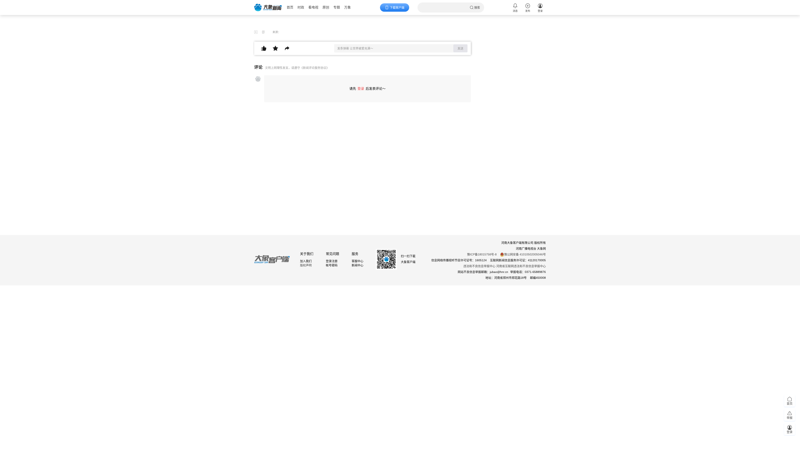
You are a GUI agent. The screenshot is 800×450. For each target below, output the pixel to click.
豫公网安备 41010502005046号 (525, 254)
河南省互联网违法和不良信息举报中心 (521, 266)
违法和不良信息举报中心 (479, 266)
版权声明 (306, 265)
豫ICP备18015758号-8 (482, 254)
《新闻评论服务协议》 (314, 67)
